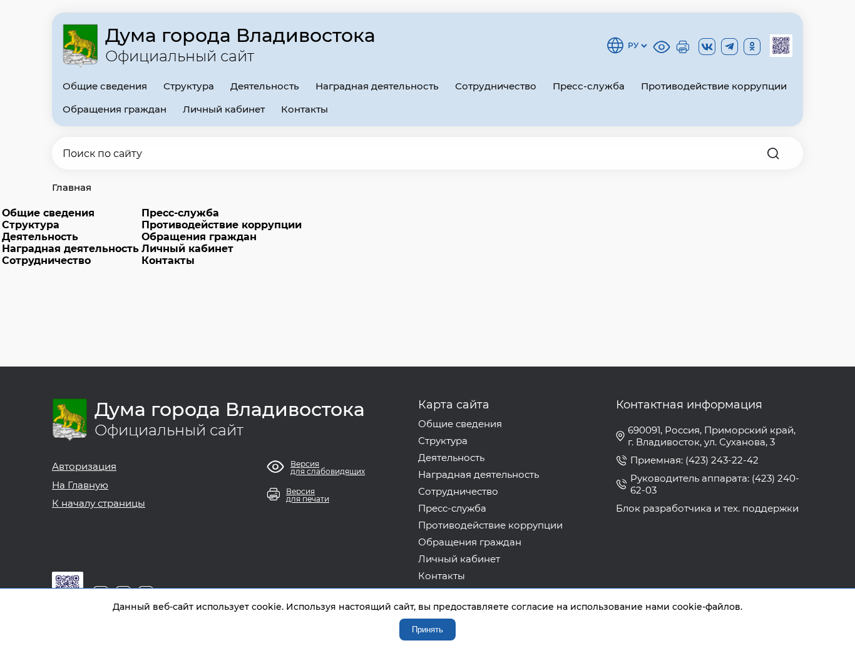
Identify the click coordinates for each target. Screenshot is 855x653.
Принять (427, 629)
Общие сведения (105, 86)
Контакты (304, 109)
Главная (71, 187)
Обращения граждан (114, 109)
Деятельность (264, 86)
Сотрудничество (495, 86)
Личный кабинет (224, 109)
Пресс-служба (589, 86)
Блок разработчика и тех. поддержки (707, 508)
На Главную (80, 485)
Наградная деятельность (377, 86)
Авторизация (84, 466)
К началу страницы (98, 503)
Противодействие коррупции (714, 86)
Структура (188, 86)
